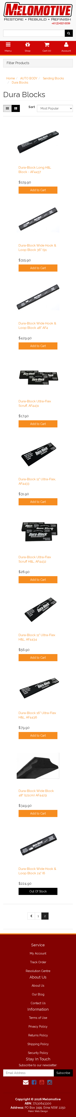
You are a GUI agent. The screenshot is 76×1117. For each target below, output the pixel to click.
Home (10, 78)
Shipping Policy (38, 1044)
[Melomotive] (38, 12)
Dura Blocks (20, 82)
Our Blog (38, 994)
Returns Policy (38, 1035)
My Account (38, 953)
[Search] (69, 33)
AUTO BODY (28, 78)
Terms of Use (38, 1017)
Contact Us (38, 1003)
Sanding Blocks (53, 78)
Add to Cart (38, 190)
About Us (38, 985)
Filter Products (18, 63)
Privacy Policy (38, 1026)
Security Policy (38, 1053)
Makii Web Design (38, 1111)
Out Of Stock (38, 891)
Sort (31, 107)
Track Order (38, 962)
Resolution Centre (38, 971)
